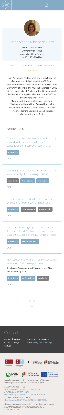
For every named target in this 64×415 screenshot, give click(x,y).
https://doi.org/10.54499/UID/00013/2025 (22, 389)
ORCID (13, 65)
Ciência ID (27, 65)
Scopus (32, 70)
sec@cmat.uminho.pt (42, 342)
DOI (9, 158)
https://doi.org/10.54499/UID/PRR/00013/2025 (24, 394)
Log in (47, 4)
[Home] (5, 5)
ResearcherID (45, 65)
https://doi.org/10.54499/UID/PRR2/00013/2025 (25, 400)
